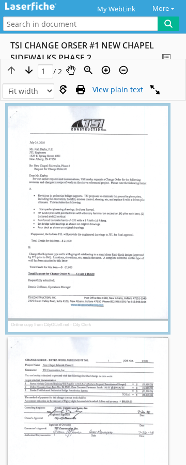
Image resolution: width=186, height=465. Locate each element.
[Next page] (29, 70)
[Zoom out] (123, 70)
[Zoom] (88, 70)
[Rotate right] (63, 89)
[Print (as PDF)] (80, 89)
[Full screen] (155, 89)
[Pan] (71, 70)
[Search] (168, 23)
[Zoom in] (106, 70)
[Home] (44, 7)
